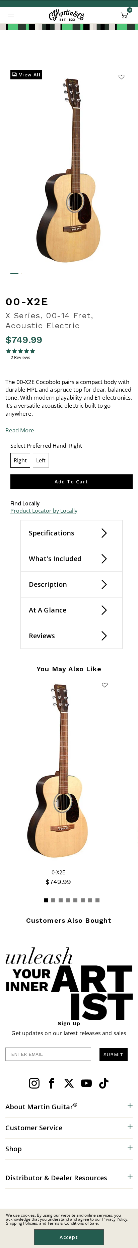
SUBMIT (114, 1054)
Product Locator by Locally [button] (43, 510)
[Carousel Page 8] (97, 900)
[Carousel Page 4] (68, 900)
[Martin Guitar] (66, 15)
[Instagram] (34, 1083)
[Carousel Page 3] (61, 900)
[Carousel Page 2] (53, 900)
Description (48, 584)
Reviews (42, 635)
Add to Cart (71, 481)
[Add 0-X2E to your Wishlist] (105, 685)
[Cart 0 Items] (124, 17)
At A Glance (47, 609)
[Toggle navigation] (11, 15)
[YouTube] (86, 1083)
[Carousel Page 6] (83, 900)
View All (29, 74)
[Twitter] (69, 1083)
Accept (69, 1237)
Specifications (51, 532)
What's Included (55, 558)
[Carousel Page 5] (75, 900)
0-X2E (58, 872)
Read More (19, 430)
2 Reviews (20, 357)
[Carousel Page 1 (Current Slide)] (46, 900)
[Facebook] (51, 1083)
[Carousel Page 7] (90, 900)
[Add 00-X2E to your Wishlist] (121, 77)
